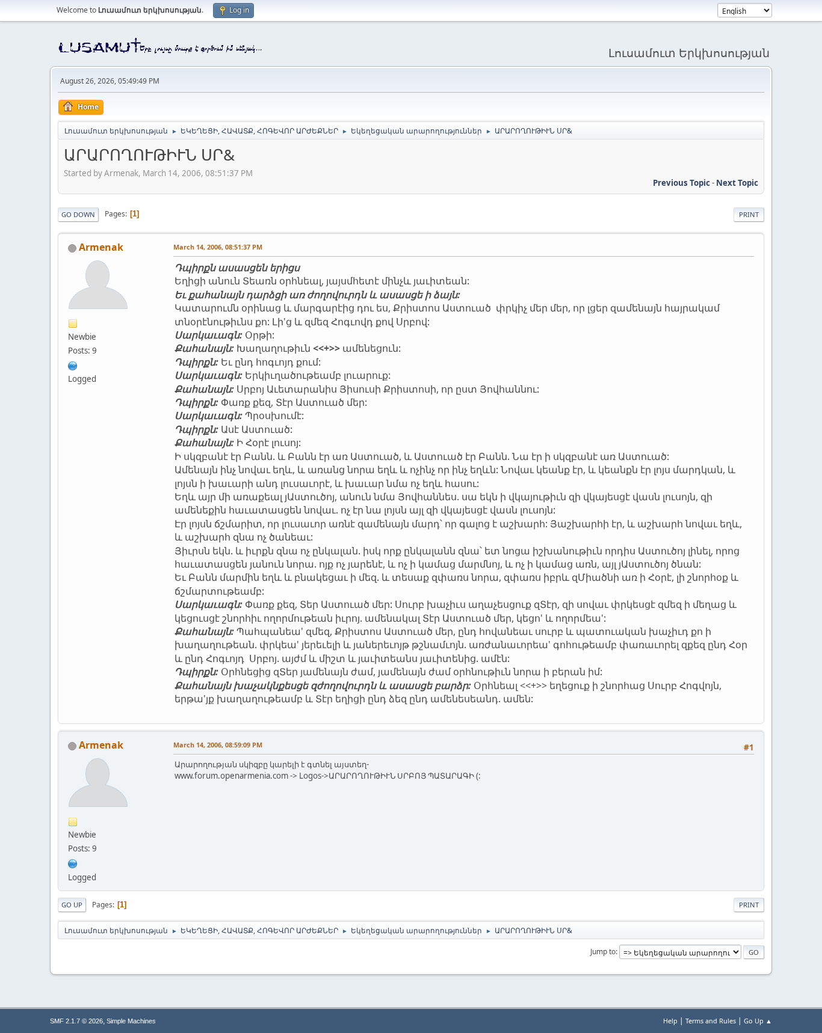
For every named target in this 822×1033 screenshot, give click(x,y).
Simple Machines (131, 1021)
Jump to (603, 951)
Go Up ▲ (758, 1020)
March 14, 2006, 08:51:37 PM (217, 246)
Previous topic (681, 182)
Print (749, 214)
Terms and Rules (710, 1020)
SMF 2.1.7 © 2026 (76, 1021)
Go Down (78, 214)
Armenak (101, 247)
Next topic (737, 182)
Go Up (71, 904)
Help (670, 1020)
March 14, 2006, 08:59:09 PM (217, 744)
